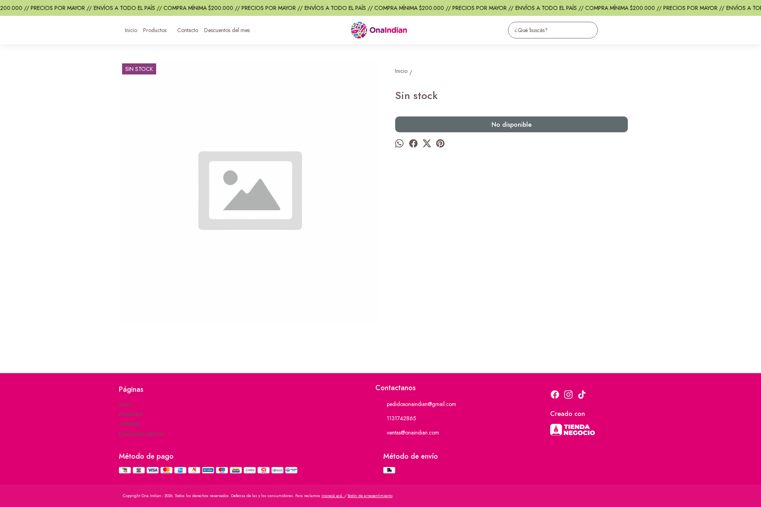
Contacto (187, 30)
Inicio (131, 30)
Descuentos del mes (227, 30)
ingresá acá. (332, 496)
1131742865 (401, 418)
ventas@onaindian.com (413, 432)
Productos (154, 30)
